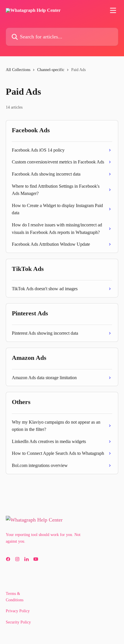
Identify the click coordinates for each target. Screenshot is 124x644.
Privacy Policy (18, 611)
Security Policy (18, 622)
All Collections (18, 70)
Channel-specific (50, 70)
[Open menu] (113, 10)
